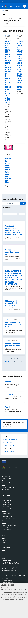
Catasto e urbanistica (7, 509)
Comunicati (4, 540)
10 (17, 358)
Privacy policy (20, 599)
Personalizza (14, 604)
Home (2, 10)
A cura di (6, 212)
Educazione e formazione (7, 516)
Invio (23, 203)
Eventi (3, 552)
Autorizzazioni (5, 527)
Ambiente (4, 523)
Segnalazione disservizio (7, 582)
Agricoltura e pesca (6, 529)
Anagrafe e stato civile (7, 498)
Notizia (7, 268)
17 (4, 364)
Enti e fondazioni (6, 483)
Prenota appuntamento (7, 580)
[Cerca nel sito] (24, 6)
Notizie (3, 538)
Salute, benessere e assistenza (9, 525)
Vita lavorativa (5, 502)
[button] (6, 1)
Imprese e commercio (7, 504)
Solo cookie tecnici (14, 614)
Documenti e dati (6, 489)
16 (21, 361)
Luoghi (3, 550)
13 (11, 361)
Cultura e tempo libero (7, 500)
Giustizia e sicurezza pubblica (8, 518)
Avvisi (3, 542)
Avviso (7, 35)
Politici (3, 485)
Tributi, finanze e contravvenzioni (9, 521)
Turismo (4, 511)
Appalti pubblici (5, 506)
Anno (20, 212)
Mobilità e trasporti (6, 513)
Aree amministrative (6, 478)
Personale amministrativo (8, 487)
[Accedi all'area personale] (26, 1)
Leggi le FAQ (5, 578)
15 (17, 361)
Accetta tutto (14, 609)
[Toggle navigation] (3, 6)
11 (20, 358)
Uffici (3, 480)
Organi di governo (6, 476)
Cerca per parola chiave (10, 203)
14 (14, 361)
